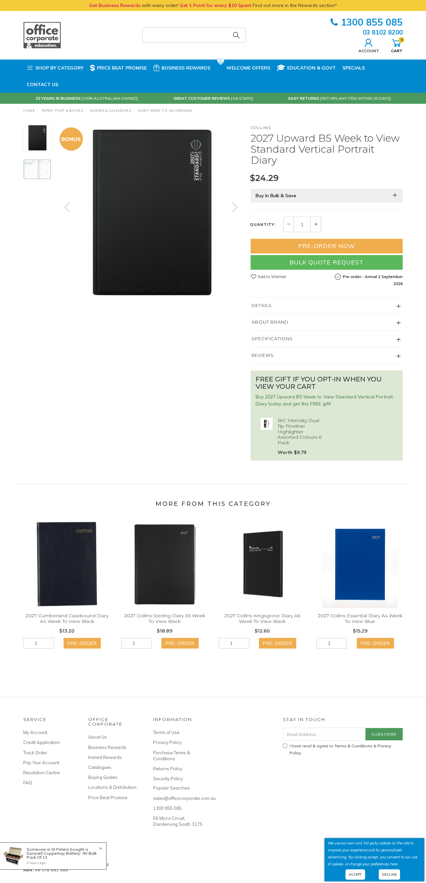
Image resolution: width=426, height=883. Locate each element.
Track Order (35, 752)
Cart (396, 45)
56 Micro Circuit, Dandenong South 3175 (177, 821)
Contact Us (42, 84)
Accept (355, 874)
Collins (261, 127)
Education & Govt (311, 68)
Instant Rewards (105, 757)
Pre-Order (82, 643)
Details (262, 305)
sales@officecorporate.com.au (178, 798)
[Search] (236, 35)
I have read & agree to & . (340, 749)
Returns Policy (167, 768)
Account (368, 50)
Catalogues (99, 767)
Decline (389, 874)
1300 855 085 (372, 22)
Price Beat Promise (122, 68)
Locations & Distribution (112, 787)
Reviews (263, 355)
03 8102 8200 (383, 32)
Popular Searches (171, 788)
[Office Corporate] (42, 35)
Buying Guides (102, 777)
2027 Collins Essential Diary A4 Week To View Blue (360, 618)
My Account (35, 732)
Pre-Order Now (326, 246)
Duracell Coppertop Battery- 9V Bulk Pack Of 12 (62, 855)
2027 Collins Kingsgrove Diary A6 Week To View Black (262, 618)
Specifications (272, 338)
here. (394, 864)
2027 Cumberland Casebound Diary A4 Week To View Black (67, 618)
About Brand (270, 322)
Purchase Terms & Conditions (171, 755)
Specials (353, 68)
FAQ (27, 782)
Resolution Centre (41, 772)
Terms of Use (166, 732)
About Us (97, 737)
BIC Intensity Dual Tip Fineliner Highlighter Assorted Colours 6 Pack (299, 431)
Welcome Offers (248, 68)
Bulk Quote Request (326, 262)
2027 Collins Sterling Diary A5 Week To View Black (164, 618)
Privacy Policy (167, 742)
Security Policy (168, 778)
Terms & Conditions (353, 745)
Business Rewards (185, 68)
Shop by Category (59, 68)
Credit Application (41, 742)
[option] (151, 213)
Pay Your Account (41, 762)
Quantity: (263, 224)
